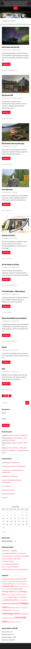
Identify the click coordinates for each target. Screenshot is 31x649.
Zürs (10, 622)
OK (15, 8)
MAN (11, 589)
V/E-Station (24, 614)
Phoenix (16, 591)
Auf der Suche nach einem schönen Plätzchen (15, 569)
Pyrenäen (8, 594)
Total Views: (5, 640)
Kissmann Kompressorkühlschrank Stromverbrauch (12, 481)
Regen (14, 594)
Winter (12, 617)
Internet (22, 586)
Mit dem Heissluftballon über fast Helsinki (14, 318)
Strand (11, 607)
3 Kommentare (8, 164)
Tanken (24, 607)
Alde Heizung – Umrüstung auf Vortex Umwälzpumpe (12, 471)
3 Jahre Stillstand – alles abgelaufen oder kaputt (15, 556)
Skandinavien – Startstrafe (9, 550)
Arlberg (5, 579)
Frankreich (8, 586)
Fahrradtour (18, 583)
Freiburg (17, 586)
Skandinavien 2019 (7, 95)
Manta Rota (18, 589)
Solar (19, 600)
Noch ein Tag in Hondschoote (10, 566)
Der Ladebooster (6, 486)
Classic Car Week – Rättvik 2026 (18, 435)
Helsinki (4, 347)
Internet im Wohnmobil (8, 494)
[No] (29, 5)
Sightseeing (10, 600)
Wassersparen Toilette (8, 490)
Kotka (3, 369)
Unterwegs (10, 613)
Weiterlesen (6, 64)
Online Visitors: (6, 632)
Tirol (17, 610)
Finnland (24, 583)
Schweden (11, 597)
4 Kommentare (8, 258)
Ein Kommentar (8, 118)
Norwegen (7, 591)
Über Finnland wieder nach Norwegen (13, 144)
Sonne (24, 600)
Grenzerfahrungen (7, 189)
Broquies (5, 581)
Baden (13, 579)
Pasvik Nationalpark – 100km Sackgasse (13, 291)
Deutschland (13, 581)
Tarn (13, 610)
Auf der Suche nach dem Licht (10, 47)
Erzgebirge (20, 581)
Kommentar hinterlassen (10, 70)
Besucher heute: (6, 634)
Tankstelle (6, 610)
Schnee (4, 597)
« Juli (3, 532)
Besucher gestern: (7, 637)
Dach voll (4, 497)
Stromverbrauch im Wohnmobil (10, 462)
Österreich (16, 622)
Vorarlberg (6, 618)
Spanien (6, 603)
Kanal (27, 586)
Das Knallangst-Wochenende (10, 564)
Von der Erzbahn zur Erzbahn (10, 264)
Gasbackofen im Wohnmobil (10, 476)
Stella (15, 603)
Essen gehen (9, 584)
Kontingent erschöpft (8, 561)
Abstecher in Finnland (8, 235)
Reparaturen (22, 594)
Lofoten (5, 589)
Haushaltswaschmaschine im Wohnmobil (13, 466)
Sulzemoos (18, 607)
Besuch (22, 579)
